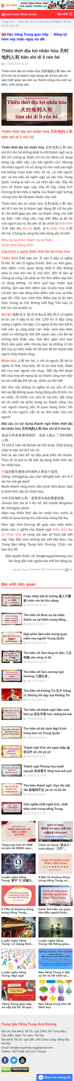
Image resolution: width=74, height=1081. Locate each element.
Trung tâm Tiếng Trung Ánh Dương (29, 1024)
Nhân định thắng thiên (17, 245)
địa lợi (27, 228)
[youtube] (22, 1060)
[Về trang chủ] (37, 5)
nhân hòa (57, 228)
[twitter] (13, 1060)
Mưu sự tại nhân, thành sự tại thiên (26, 240)
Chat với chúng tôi (57, 1077)
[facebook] (5, 1060)
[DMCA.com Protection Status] (15, 1071)
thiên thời (66, 223)
